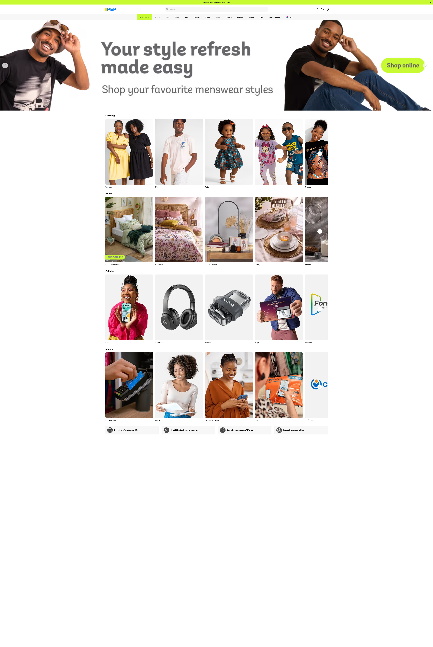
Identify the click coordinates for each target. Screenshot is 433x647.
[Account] (317, 9)
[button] (322, 9)
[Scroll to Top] (428, 634)
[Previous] (5, 65)
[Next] (425, 65)
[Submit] (167, 9)
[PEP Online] (110, 9)
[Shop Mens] (216, 65)
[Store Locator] (327, 9)
